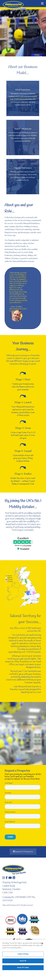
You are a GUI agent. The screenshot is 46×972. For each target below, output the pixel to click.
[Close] (42, 943)
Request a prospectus (24, 851)
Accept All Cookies (23, 968)
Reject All (23, 961)
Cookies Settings (22, 954)
